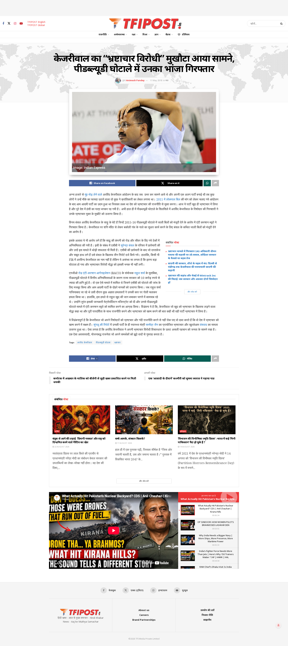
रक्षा (133, 34)
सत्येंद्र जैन (152, 325)
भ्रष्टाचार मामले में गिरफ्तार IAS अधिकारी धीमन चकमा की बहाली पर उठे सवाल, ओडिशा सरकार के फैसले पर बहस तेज (192, 254)
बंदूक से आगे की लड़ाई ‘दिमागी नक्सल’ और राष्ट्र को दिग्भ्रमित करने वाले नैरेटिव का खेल (79, 440)
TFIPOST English (36, 21)
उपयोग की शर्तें (207, 610)
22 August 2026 (61, 446)
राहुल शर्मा (139, 273)
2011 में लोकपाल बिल (168, 199)
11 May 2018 (156, 80)
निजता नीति (207, 615)
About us (143, 610)
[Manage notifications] (278, 625)
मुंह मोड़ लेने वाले (93, 194)
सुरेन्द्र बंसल (127, 245)
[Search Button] (282, 23)
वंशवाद (203, 325)
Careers (144, 615)
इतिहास (183, 431)
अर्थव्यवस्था (119, 34)
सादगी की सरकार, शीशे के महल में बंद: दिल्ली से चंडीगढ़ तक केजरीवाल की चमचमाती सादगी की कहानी (192, 267)
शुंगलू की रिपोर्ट (101, 325)
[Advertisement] (144, 7)
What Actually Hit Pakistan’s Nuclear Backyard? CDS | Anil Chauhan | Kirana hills (229, 499)
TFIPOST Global (36, 25)
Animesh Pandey (135, 80)
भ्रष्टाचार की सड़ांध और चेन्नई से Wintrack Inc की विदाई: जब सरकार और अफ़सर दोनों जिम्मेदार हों (193, 279)
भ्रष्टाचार (117, 342)
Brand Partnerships (144, 619)
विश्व (144, 34)
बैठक (168, 34)
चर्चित (57, 431)
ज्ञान (156, 34)
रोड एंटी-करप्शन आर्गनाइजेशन (94, 273)
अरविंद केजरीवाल (84, 342)
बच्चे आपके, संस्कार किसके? (130, 438)
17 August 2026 (124, 443)
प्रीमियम (186, 34)
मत (167, 80)
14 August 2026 (186, 446)
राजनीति (103, 34)
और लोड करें (192, 291)
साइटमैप (207, 619)
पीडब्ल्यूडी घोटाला (103, 342)
